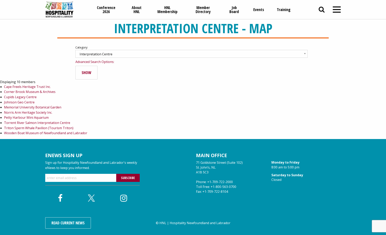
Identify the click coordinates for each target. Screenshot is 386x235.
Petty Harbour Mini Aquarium (26, 117)
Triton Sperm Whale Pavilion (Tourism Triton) (38, 128)
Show (86, 72)
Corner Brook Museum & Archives (29, 92)
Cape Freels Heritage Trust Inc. (27, 87)
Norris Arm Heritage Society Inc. (28, 112)
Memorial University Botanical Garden (32, 107)
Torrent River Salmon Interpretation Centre (37, 123)
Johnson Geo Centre (19, 102)
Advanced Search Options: (94, 62)
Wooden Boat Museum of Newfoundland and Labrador (45, 133)
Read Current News (68, 223)
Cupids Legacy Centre (20, 97)
